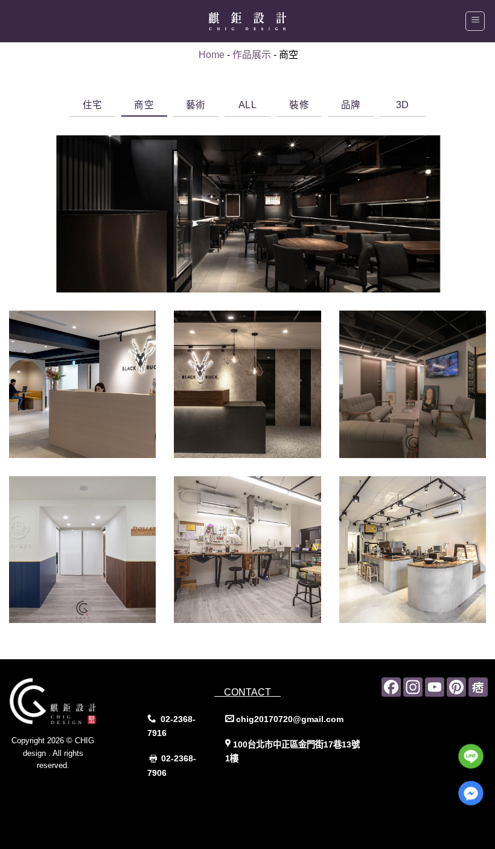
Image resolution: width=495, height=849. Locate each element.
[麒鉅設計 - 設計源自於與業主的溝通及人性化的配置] (247, 21)
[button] (475, 21)
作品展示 (251, 55)
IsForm (80, 789)
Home (212, 55)
